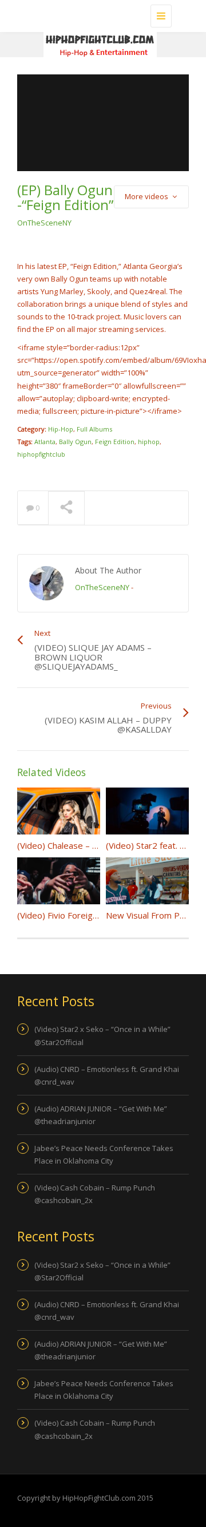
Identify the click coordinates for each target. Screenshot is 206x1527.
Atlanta (45, 441)
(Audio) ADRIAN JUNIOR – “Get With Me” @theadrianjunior (100, 1114)
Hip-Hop (60, 429)
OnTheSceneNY (44, 222)
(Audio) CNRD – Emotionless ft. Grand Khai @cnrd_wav (106, 1075)
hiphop (149, 441)
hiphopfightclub (41, 454)
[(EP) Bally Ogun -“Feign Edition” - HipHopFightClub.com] (100, 14)
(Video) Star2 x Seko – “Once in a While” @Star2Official (102, 1035)
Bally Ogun (75, 441)
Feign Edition (114, 441)
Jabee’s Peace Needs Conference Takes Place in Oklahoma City (103, 1154)
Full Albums (94, 429)
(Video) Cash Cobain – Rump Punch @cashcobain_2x (94, 1193)
